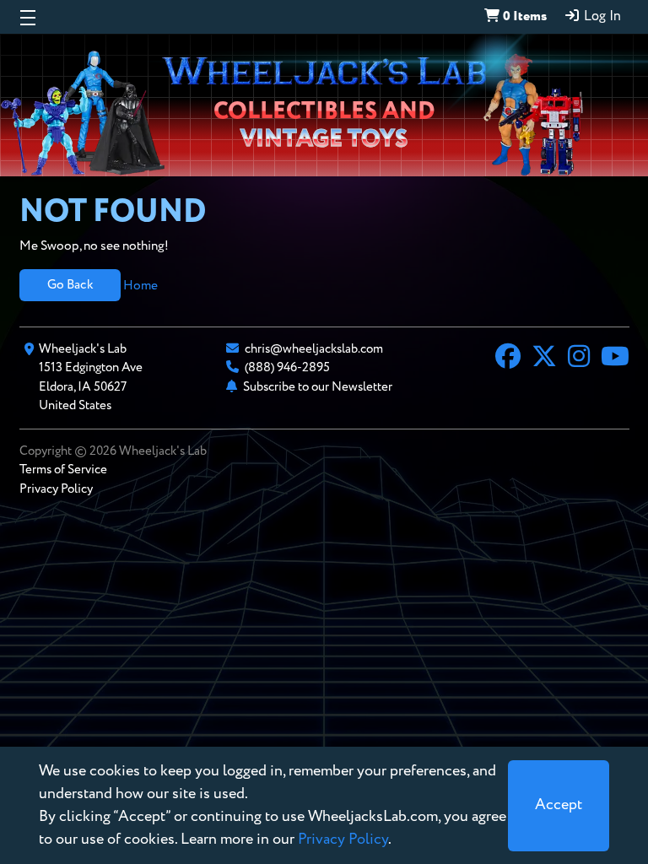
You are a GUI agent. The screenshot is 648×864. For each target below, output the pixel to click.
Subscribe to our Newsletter (317, 387)
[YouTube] (615, 358)
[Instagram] (579, 358)
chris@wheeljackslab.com (314, 349)
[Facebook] (508, 358)
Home (140, 284)
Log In (600, 17)
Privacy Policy (56, 489)
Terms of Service (63, 469)
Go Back (70, 284)
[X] (544, 358)
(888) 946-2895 (287, 367)
